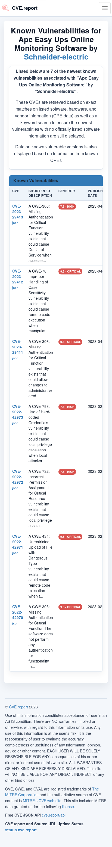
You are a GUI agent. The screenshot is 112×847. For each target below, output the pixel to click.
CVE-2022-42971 (17, 541)
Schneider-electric (56, 56)
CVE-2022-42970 (17, 612)
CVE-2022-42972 (17, 476)
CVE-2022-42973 (17, 412)
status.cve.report (21, 829)
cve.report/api (54, 815)
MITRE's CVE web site (42, 800)
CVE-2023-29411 (17, 347)
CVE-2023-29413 (17, 211)
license (68, 806)
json (15, 222)
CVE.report (18, 707)
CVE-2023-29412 (17, 276)
